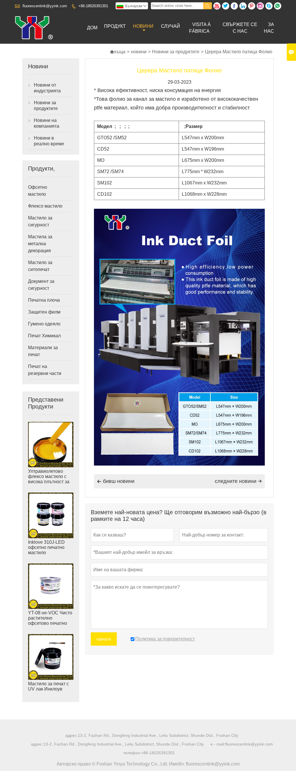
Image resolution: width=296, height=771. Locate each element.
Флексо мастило (45, 206)
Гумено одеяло (44, 323)
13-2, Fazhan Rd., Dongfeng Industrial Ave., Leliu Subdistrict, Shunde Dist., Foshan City (158, 735)
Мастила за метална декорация (40, 243)
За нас (269, 28)
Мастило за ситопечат (40, 266)
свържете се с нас (240, 28)
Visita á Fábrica (200, 28)
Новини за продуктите (175, 51)
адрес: (71, 735)
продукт (115, 26)
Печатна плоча (44, 300)
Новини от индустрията (47, 88)
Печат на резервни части (44, 370)
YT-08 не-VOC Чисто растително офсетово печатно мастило (50, 620)
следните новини (238, 481)
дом (92, 27)
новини (143, 26)
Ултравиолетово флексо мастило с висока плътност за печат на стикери (48, 479)
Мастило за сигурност (40, 221)
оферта (104, 639)
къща (117, 51)
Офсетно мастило (37, 191)
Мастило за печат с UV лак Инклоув (48, 686)
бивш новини (115, 481)
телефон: (132, 752)
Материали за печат (43, 351)
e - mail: (217, 744)
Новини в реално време (49, 140)
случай (170, 26)
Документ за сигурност (41, 285)
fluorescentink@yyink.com (45, 6)
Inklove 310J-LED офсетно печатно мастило (46, 547)
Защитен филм (44, 312)
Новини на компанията (46, 123)
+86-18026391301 (93, 6)
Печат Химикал (44, 335)
